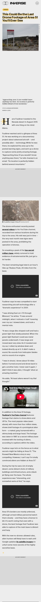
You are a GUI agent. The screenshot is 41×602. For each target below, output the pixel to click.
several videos (8, 229)
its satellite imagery (24, 542)
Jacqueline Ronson (12, 108)
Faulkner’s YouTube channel (14, 415)
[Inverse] (18, 3)
